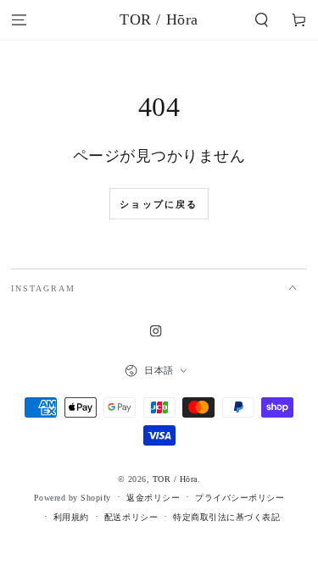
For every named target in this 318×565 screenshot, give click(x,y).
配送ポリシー (131, 517)
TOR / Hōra (175, 479)
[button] (262, 20)
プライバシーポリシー (239, 497)
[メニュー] (18, 20)
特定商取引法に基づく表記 (226, 517)
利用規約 (71, 517)
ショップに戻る (159, 204)
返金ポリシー (153, 497)
